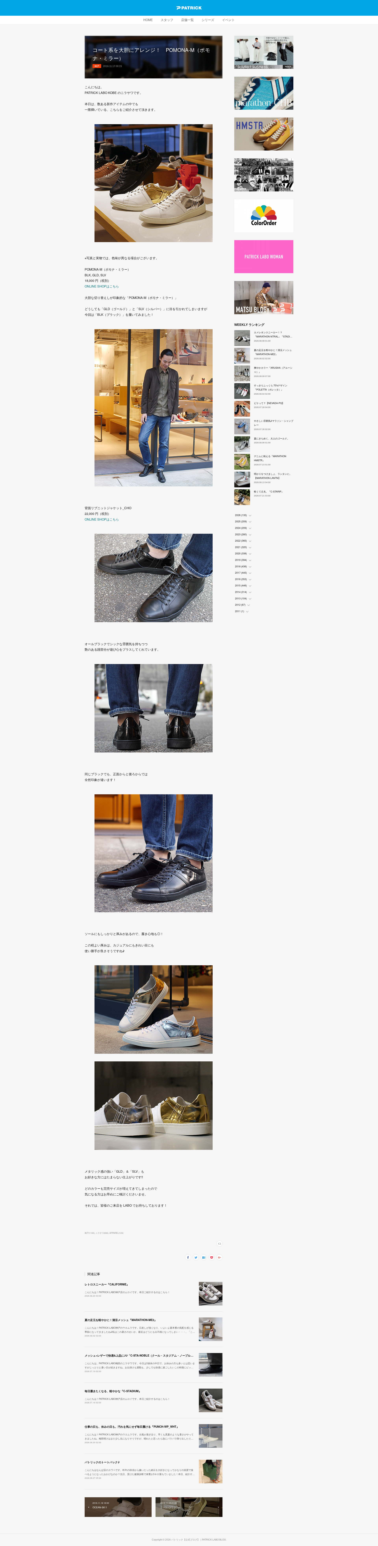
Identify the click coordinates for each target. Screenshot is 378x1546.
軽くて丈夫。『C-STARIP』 (269, 491)
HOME (148, 20)
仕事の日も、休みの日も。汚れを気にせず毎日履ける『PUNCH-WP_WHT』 (132, 1426)
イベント (228, 20)
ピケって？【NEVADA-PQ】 (269, 403)
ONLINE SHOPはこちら (102, 286)
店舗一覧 (187, 20)
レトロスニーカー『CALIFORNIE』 (107, 1284)
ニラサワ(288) (102, 1233)
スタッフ (167, 20)
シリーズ (208, 20)
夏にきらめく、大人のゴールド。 (271, 438)
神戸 (96, 66)
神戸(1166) (89, 1233)
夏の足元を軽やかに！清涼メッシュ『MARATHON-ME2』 (121, 1320)
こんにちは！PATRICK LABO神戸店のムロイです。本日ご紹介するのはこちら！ (127, 1292)
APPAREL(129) (116, 1233)
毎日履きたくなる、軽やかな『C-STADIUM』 (113, 1391)
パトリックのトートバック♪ (102, 1462)
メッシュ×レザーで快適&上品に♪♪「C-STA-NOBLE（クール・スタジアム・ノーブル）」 (140, 1355)
